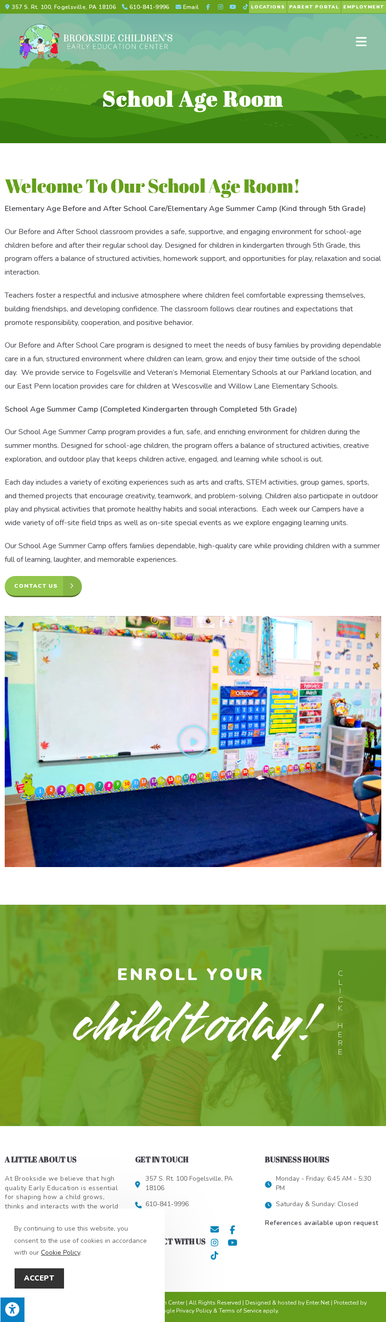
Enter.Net (318, 1302)
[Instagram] (214, 1242)
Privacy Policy (194, 1310)
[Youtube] (232, 1242)
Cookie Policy (60, 1252)
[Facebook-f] (232, 1229)
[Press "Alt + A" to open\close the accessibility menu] (12, 1309)
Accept (39, 1278)
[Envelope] (214, 1229)
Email (191, 7)
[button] (193, 741)
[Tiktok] (214, 1255)
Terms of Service (240, 1310)
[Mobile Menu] (361, 41)
